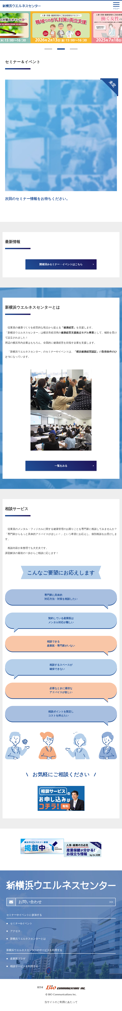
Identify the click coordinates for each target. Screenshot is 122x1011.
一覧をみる (61, 466)
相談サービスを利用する (24, 966)
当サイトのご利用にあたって (61, 1002)
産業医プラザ (17, 958)
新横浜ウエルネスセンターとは (28, 938)
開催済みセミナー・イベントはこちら (61, 264)
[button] (48, 49)
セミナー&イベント (21, 923)
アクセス (15, 931)
